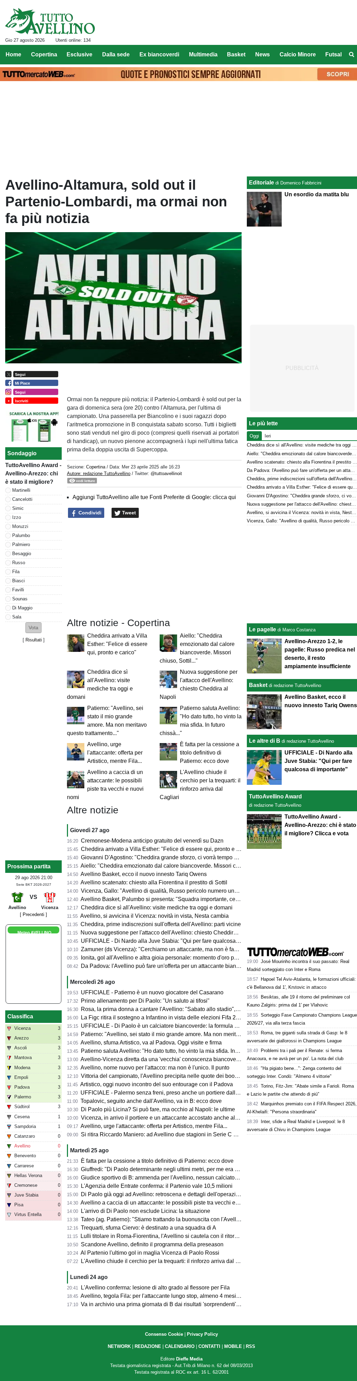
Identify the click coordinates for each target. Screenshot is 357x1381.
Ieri (268, 436)
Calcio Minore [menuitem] (298, 54)
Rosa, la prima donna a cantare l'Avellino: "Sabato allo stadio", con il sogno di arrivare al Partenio (201, 1009)
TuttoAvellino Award (275, 796)
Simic (18, 508)
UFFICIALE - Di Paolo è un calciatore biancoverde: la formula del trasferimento (178, 1026)
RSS (250, 1346)
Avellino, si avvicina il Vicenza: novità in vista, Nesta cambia (154, 916)
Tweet (128, 512)
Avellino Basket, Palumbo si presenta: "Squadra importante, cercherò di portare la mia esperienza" (202, 899)
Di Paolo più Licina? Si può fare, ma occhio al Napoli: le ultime (158, 1109)
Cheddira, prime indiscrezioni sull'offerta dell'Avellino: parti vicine (161, 924)
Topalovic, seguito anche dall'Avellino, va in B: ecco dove (151, 1101)
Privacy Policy (202, 1334)
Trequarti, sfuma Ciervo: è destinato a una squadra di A (148, 1228)
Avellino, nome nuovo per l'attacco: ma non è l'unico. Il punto (155, 1068)
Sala (16, 617)
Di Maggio (22, 607)
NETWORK (119, 1346)
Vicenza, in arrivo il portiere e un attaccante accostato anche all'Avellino (169, 1118)
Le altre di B (264, 741)
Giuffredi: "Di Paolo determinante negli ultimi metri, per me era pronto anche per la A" (185, 1169)
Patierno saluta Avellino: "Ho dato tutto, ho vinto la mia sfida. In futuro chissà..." (177, 1051)
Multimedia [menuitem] (203, 54)
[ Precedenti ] (33, 914)
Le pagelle (262, 629)
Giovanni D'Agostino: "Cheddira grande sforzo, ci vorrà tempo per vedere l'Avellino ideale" (192, 857)
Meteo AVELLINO (34, 932)
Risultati (33, 639)
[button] (33, 627)
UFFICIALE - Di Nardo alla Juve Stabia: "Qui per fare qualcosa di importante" (176, 941)
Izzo (16, 517)
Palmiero (21, 544)
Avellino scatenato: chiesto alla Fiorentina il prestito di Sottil (154, 882)
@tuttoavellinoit (166, 473)
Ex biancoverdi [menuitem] (159, 54)
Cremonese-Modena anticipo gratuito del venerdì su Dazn (152, 841)
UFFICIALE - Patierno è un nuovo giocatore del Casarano (152, 992)
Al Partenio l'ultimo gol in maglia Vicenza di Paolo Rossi (150, 1253)
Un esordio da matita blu (316, 194)
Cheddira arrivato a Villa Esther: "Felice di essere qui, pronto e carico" (117, 644)
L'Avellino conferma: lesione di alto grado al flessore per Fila (155, 1288)
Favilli (18, 589)
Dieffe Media (189, 1359)
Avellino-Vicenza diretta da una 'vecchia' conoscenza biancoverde (162, 1059)
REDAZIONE (148, 1346)
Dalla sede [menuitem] (116, 54)
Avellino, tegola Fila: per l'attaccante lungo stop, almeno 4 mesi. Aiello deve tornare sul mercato (198, 1296)
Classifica (20, 1016)
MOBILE (233, 1346)
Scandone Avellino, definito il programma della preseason (152, 1244)
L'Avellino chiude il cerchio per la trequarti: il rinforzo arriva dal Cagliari (168, 1261)
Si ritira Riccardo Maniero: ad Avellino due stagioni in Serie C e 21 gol (167, 1134)
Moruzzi (20, 526)
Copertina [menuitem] (44, 54)
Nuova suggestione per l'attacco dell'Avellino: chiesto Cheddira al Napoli (170, 933)
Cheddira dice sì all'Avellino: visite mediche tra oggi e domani (157, 907)
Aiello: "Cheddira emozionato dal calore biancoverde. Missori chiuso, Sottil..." (176, 866)
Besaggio (21, 553)
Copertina (95, 466)
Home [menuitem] (13, 54)
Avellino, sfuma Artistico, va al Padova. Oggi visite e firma (151, 1042)
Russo (18, 562)
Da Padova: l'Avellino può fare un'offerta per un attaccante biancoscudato (171, 966)
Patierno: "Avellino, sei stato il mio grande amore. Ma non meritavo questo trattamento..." (189, 1034)
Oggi (254, 436)
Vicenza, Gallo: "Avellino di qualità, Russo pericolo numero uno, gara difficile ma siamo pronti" (197, 891)
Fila (16, 571)
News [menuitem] (262, 54)
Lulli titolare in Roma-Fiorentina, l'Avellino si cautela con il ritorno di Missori (173, 1236)
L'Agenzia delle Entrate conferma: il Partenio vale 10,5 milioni (157, 1186)
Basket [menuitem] (236, 54)
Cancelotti (22, 499)
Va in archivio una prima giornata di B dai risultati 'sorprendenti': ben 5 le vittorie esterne (188, 1304)
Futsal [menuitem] (333, 54)
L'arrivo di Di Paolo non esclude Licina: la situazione (145, 1211)
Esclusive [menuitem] (79, 54)
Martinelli (21, 490)
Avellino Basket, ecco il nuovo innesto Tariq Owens (144, 874)
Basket (258, 685)
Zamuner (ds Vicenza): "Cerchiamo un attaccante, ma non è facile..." (165, 949)
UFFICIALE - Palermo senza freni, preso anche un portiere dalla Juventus (171, 1093)
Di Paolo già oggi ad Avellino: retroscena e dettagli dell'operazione (163, 1194)
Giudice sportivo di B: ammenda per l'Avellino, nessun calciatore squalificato (175, 1178)
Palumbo (21, 535)
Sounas (20, 598)
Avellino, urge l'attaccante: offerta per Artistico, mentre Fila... (115, 752)
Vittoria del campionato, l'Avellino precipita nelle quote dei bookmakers (168, 1076)
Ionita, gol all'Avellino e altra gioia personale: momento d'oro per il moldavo (173, 958)
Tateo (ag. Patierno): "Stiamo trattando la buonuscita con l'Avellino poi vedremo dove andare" (195, 1219)
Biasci (18, 580)
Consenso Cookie (164, 1334)
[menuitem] (351, 54)
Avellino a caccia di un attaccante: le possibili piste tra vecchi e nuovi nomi (172, 1203)
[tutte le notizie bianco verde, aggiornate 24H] (50, 21)
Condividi (89, 512)
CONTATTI (209, 1346)
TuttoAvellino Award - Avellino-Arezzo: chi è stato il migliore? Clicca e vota (320, 825)
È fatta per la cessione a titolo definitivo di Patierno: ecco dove (209, 752)
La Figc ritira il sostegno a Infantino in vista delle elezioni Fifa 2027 (163, 1017)
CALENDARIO (180, 1346)
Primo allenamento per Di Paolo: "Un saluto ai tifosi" (145, 1001)
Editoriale (261, 183)
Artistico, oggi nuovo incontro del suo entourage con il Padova (156, 1084)
